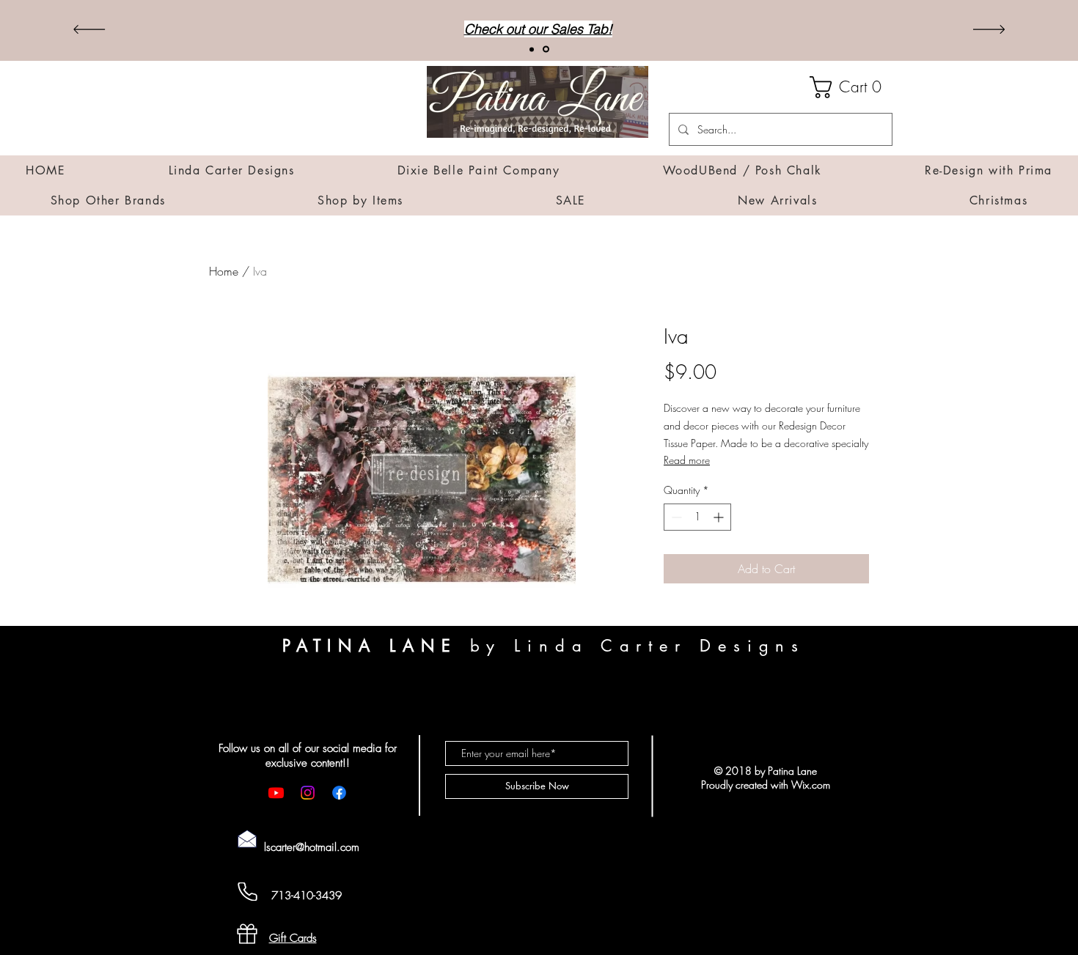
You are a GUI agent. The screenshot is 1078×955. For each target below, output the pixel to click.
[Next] (989, 30)
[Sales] (547, 49)
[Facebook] (339, 792)
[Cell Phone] (247, 891)
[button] (851, 87)
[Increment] (720, 517)
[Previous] (89, 30)
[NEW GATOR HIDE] (532, 49)
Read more (687, 460)
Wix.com (810, 785)
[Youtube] (276, 792)
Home (223, 271)
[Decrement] (675, 517)
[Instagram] (307, 792)
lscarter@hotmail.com (311, 847)
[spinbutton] (697, 517)
